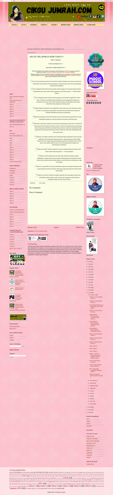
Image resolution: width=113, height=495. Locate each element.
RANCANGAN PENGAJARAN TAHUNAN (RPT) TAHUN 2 (94, 323)
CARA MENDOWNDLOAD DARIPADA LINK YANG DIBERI (96, 306)
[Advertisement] (49, 37)
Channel (85, 474)
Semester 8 (91, 484)
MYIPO (43, 480)
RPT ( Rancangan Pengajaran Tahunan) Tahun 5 (95, 370)
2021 (89, 274)
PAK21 (69, 480)
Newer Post (32, 227)
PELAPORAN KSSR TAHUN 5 (94, 361)
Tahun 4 (12, 111)
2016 (89, 287)
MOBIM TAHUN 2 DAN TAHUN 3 (19, 288)
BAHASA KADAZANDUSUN (22, 474)
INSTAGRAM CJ (33, 25)
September (93, 385)
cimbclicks (89, 455)
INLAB (101, 476)
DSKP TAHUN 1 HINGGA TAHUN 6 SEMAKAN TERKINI (20, 282)
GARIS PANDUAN (59, 476)
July (91, 391)
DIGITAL (11, 476)
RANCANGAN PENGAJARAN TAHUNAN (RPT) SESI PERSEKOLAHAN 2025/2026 (17, 307)
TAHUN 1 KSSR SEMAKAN (17, 209)
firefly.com (89, 450)
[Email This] (39, 183)
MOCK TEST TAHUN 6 (16, 248)
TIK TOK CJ (23, 25)
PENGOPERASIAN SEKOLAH (62, 481)
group (67, 476)
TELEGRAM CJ (54, 25)
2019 (11, 140)
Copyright (90, 474)
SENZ (97, 484)
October (92, 383)
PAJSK (64, 480)
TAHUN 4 (12, 184)
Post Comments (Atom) (41, 231)
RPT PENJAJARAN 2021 (16, 135)
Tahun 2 (12, 106)
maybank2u (89, 452)
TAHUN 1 (12, 177)
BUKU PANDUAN (77, 474)
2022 (89, 272)
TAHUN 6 (12, 246)
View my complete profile (93, 170)
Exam (31, 476)
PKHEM (96, 481)
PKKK (101, 481)
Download (12, 173)
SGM (101, 484)
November (92, 380)
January (92, 404)
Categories (12, 170)
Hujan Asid (90, 476)
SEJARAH (66, 484)
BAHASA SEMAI (43, 474)
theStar (11, 335)
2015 (89, 290)
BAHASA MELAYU (34, 474)
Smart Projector (12, 486)
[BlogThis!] (41, 183)
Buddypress (13, 168)
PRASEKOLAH (17, 484)
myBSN (88, 457)
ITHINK (17, 478)
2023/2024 (12, 133)
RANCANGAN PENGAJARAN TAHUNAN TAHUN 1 (95, 330)
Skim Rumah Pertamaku (92, 441)
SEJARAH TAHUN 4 (91, 25)
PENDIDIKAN (32, 481)
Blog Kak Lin (13, 328)
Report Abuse (14, 350)
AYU (88, 472)
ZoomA (88, 423)
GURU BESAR (78, 476)
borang (64, 474)
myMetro (12, 340)
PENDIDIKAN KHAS (40, 481)
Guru (71, 476)
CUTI (95, 474)
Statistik (25, 486)
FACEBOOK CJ (44, 25)
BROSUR (69, 474)
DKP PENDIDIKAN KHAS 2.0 (17, 124)
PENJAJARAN (74, 481)
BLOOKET (58, 474)
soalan (19, 486)
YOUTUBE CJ (15, 25)
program (25, 484)
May (91, 396)
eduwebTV (89, 426)
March (91, 401)
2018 (11, 142)
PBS (88, 480)
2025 (89, 264)
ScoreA (88, 421)
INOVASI (11, 478)
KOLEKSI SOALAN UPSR (46, 478)
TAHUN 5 (12, 244)
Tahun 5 (12, 113)
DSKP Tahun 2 (93, 348)
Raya (36, 484)
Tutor (87, 419)
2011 (89, 412)
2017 (11, 145)
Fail (35, 476)
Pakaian (74, 480)
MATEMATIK (93, 478)
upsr (44, 488)
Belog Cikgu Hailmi (14, 326)
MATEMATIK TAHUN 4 (65, 25)
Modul (32, 480)
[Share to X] (42, 183)
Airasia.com (89, 448)
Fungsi (45, 476)
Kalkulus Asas (28, 478)
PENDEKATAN (23, 481)
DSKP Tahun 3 (93, 346)
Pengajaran (50, 481)
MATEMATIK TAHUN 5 (78, 25)
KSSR (65, 478)
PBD (83, 480)
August (92, 388)
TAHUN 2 (12, 180)
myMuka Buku (90, 464)
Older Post (80, 227)
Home (56, 227)
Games (51, 476)
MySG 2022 (58, 480)
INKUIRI (96, 476)
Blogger (63, 492)
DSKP (24, 476)
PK (81, 481)
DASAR (100, 474)
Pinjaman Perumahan (92, 438)
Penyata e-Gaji (90, 436)
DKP (16, 476)
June (91, 393)
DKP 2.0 (12, 126)
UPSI (39, 488)
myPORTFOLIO (50, 480)
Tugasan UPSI (15, 488)
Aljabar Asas (82, 472)
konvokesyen (58, 478)
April (91, 398)
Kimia (36, 478)
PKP (10, 484)
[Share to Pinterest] (44, 183)
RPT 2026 (13, 253)
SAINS (48, 484)
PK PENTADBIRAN (88, 481)
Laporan (74, 478)
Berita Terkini (52, 474)
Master (80, 478)
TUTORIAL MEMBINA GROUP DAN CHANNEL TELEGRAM (16, 298)
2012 (89, 409)
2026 (89, 261)
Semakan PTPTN (91, 443)
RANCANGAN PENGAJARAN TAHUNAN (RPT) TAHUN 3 (94, 317)
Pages (11, 175)
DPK (20, 476)
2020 (11, 138)
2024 (89, 266)
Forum (40, 476)
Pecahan (102, 480)
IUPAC (22, 478)
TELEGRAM (99, 486)
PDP (92, 480)
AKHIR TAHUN (74, 472)
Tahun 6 (12, 116)
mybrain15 (38, 480)
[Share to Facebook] (43, 183)
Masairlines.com (90, 445)
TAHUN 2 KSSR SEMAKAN (17, 212)
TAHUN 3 (12, 182)
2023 (89, 269)
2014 (89, 292)
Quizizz (31, 484)
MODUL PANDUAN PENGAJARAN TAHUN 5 (96, 376)
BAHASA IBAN (95, 472)
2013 (89, 407)
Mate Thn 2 (86, 478)
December (92, 294)
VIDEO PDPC (50, 488)
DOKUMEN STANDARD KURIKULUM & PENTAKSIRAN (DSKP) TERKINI (16, 273)
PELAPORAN (14, 481)
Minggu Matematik (19, 480)
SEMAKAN (83, 484)
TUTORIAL (29, 488)
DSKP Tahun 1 (93, 351)
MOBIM (27, 480)
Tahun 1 (12, 104)
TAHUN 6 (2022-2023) (15, 161)
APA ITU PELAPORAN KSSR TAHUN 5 (95, 365)
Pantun (79, 480)
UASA (35, 488)
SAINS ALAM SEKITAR (57, 484)
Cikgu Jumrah (98, 164)
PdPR (96, 480)
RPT (40, 484)
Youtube (58, 488)
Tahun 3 (12, 109)
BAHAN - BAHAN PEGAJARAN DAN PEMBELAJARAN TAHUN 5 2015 (94, 356)
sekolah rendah (74, 484)
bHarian (12, 337)
